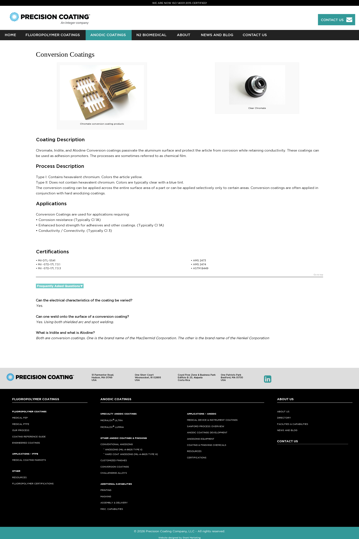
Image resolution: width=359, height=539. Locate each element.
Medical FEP (20, 417)
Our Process (20, 430)
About (183, 35)
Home (10, 35)
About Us (283, 411)
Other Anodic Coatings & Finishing (123, 438)
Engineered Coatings (26, 443)
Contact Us (255, 35)
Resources (19, 477)
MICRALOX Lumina (112, 427)
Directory (284, 417)
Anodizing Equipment (200, 439)
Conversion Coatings (114, 466)
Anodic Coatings (108, 35)
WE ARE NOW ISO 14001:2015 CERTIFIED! (179, 2)
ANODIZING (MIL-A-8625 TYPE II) (123, 449)
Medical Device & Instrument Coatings (212, 420)
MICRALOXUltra (111, 420)
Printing (105, 490)
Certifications (196, 457)
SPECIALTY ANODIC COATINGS (118, 413)
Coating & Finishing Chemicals (206, 445)
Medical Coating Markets (29, 460)
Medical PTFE (20, 424)
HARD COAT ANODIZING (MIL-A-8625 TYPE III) (131, 454)
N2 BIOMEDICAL (151, 35)
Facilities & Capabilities (292, 424)
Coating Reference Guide (29, 436)
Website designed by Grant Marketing (179, 537)
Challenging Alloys (113, 473)
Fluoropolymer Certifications (33, 483)
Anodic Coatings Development (207, 432)
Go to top (318, 275)
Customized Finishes (113, 460)
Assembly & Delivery (114, 502)
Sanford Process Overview (205, 426)
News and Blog (217, 35)
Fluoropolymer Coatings (52, 35)
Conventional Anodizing (116, 444)
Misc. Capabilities (111, 509)
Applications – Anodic (201, 413)
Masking (105, 496)
